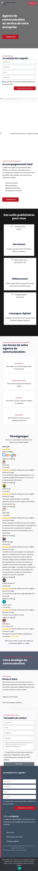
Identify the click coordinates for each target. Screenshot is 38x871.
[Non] (36, 864)
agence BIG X (7, 848)
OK (19, 868)
